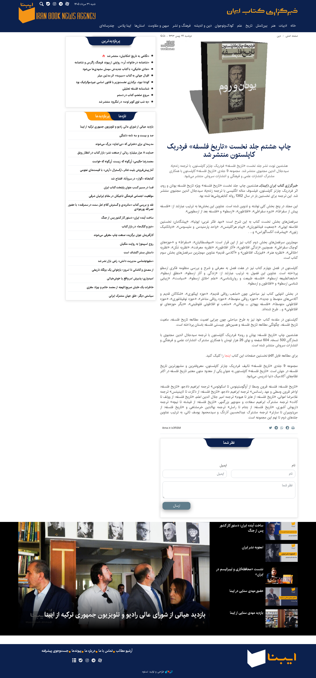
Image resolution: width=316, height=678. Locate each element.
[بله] (80, 660)
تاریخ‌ (248, 26)
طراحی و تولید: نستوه (153, 672)
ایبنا (262, 12)
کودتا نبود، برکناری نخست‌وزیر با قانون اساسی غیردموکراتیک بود (112, 82)
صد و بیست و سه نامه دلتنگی (136, 135)
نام (293, 465)
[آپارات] (100, 660)
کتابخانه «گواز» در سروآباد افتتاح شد (132, 178)
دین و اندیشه (203, 26)
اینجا (228, 356)
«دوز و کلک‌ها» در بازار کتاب (137, 226)
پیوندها (76, 651)
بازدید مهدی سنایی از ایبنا (246, 613)
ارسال (176, 506)
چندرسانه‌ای (106, 26)
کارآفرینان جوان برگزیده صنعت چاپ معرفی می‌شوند (123, 235)
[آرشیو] (74, 660)
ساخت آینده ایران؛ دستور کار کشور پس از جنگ (127, 217)
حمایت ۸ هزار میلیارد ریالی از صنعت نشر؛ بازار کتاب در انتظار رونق (115, 152)
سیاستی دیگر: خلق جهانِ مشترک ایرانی (131, 295)
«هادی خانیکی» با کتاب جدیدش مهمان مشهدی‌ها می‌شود (116, 69)
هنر (273, 26)
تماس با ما (106, 651)
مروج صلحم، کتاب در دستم (133, 95)
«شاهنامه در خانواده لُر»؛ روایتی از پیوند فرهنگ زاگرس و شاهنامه (112, 62)
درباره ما (90, 651)
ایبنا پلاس (124, 26)
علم (239, 26)
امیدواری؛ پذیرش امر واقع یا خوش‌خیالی (130, 278)
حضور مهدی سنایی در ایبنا (246, 591)
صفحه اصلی (291, 36)
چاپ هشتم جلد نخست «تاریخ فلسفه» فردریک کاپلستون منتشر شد (229, 150)
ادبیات (283, 26)
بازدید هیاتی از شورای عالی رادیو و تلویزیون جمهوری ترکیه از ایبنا (116, 126)
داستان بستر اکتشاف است (138, 252)
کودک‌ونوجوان (224, 26)
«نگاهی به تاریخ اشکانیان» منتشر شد (128, 56)
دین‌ (279, 36)
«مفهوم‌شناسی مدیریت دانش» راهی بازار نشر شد (125, 261)
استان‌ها (140, 26)
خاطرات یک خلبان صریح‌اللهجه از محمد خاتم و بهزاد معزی (120, 287)
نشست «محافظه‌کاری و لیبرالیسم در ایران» (239, 571)
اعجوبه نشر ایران (252, 547)
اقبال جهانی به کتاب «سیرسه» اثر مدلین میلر (123, 75)
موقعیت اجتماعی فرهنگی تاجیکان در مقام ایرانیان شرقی (121, 196)
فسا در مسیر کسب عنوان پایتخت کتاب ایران (128, 187)
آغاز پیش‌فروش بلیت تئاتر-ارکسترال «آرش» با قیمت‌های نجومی (116, 170)
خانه (293, 26)
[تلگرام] (93, 660)
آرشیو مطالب (124, 651)
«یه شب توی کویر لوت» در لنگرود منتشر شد (124, 101)
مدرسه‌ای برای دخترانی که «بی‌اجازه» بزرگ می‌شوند (124, 144)
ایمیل (223, 465)
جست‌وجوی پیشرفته (55, 651)
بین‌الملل (261, 26)
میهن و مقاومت (158, 26)
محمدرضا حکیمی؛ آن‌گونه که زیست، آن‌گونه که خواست (122, 161)
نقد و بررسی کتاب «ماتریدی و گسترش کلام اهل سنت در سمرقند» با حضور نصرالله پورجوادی (110, 206)
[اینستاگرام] (87, 660)
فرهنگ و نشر (181, 26)
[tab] (122, 116)
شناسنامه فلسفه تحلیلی (135, 88)
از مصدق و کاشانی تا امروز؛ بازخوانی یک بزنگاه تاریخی (122, 270)
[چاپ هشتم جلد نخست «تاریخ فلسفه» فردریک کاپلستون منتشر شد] (229, 87)
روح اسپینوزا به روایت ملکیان (136, 244)
